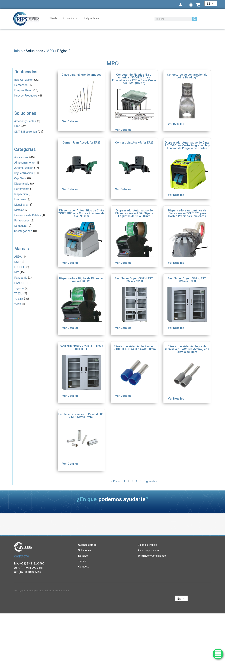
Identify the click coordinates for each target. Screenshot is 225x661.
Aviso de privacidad (149, 550)
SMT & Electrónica (25, 131)
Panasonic (20, 277)
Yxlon (17, 304)
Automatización (23, 168)
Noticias (83, 555)
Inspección (21, 194)
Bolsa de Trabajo (147, 544)
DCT (17, 262)
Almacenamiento (24, 162)
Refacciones (22, 220)
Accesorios (21, 157)
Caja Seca (20, 178)
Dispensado (21, 183)
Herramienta (21, 189)
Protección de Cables (27, 215)
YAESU (18, 293)
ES (208, 3)
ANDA (18, 256)
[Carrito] (191, 4)
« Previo (116, 481)
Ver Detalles (70, 121)
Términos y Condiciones (152, 555)
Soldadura (20, 225)
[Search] (194, 19)
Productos (68, 18)
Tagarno (19, 288)
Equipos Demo (23, 90)
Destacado (21, 85)
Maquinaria (21, 204)
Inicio (18, 51)
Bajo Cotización (23, 79)
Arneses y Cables (25, 121)
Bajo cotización (23, 173)
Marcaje (19, 210)
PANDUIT (20, 283)
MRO (50, 51)
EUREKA (19, 267)
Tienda (53, 18)
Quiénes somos (87, 544)
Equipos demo (91, 18)
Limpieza (20, 199)
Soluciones (84, 550)
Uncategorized (23, 231)
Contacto (83, 566)
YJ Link (18, 298)
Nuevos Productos (25, 95)
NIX (16, 272)
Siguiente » (151, 481)
